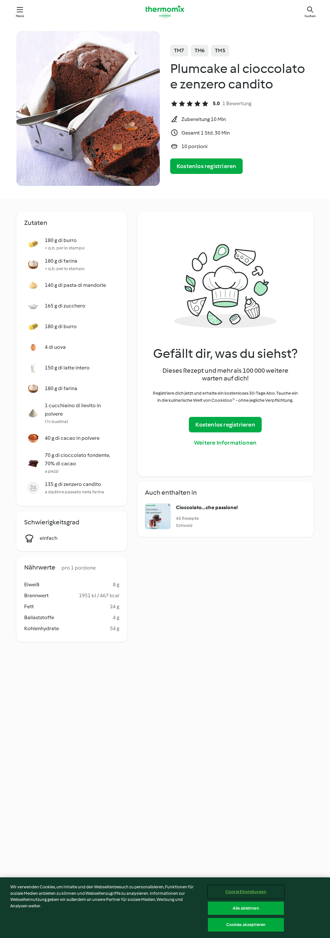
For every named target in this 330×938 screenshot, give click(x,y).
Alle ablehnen (246, 908)
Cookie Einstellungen (246, 891)
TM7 (179, 50)
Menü (20, 16)
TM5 (220, 50)
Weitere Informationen (225, 442)
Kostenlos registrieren (206, 166)
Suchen (310, 16)
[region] (165, 907)
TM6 (200, 50)
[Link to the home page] (165, 11)
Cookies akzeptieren (246, 924)
